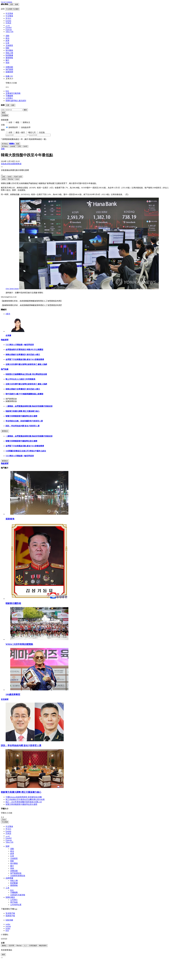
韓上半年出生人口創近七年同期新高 (20, 379)
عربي (8, 836)
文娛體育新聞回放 (17, 876)
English (8, 831)
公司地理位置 (15, 905)
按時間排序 (13, 127)
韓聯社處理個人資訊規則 (16, 101)
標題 (17, 122)
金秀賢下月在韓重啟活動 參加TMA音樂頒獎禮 (25, 359)
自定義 (42, 132)
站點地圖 (9, 920)
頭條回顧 (9, 67)
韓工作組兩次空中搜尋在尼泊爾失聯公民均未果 (25, 799)
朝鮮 (7, 48)
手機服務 (9, 96)
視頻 (7, 63)
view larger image (12, 289)
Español (9, 838)
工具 (7, 888)
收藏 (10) (9, 76)
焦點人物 (9, 53)
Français (9, 840)
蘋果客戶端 (10, 916)
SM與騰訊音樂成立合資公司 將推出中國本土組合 (26, 451)
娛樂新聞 (9, 72)
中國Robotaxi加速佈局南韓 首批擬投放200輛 (24, 797)
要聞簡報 (9, 58)
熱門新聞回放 (15, 873)
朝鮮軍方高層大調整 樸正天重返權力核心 (23, 411)
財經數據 (9, 55)
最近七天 (32, 132)
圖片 (7, 60)
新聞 (7, 846)
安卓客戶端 (10, 913)
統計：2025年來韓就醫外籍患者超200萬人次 (24, 802)
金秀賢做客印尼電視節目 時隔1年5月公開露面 (24, 350)
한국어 (8, 829)
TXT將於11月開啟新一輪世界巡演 (20, 345)
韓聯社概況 (10, 897)
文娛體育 (9, 45)
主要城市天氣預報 (13, 93)
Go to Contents (6, 2)
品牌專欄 (9, 878)
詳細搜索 (5, 115)
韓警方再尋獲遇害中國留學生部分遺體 (21, 416)
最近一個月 (20, 132)
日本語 (8, 833)
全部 (10, 122)
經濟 (7, 41)
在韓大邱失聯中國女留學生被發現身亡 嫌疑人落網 (26, 364)
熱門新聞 (9, 69)
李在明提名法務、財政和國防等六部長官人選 (24, 421)
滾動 (7, 36)
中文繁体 (9, 826)
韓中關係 (9, 50)
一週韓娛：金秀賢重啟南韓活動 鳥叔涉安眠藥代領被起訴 (29, 406)
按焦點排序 (25, 127)
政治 (7, 38)
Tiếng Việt (9, 842)
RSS (7, 91)
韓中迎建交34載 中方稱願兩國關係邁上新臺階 (24, 394)
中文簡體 (5, 822)
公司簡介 (9, 98)
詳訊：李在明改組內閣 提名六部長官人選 (23, 426)
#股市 (8, 314)
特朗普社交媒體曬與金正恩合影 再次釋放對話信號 (26, 374)
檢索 (3, 112)
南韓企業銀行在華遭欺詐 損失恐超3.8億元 (23, 355)
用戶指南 (14, 902)
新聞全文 (26, 122)
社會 (7, 43)
